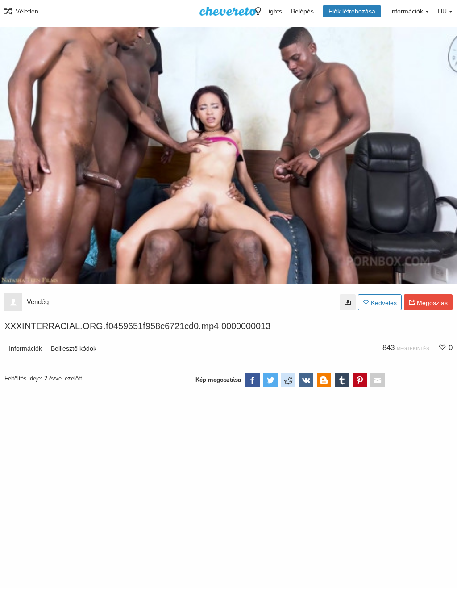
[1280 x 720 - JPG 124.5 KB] (348, 302)
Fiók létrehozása (351, 11)
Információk (25, 348)
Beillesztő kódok (73, 348)
